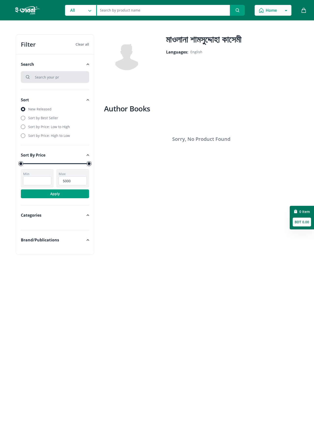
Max (62, 173)
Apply (55, 193)
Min (26, 173)
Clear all (82, 44)
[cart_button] (303, 10)
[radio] (55, 109)
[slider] (20, 163)
